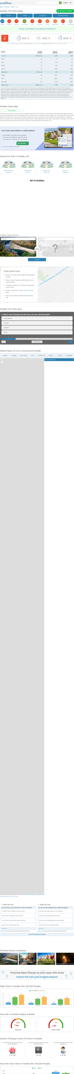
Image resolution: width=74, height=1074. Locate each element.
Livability (65, 2)
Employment (42, 355)
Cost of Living (23, 355)
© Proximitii (23, 894)
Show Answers (37, 341)
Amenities (14, 355)
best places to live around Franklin (11, 896)
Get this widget (12, 110)
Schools (60, 355)
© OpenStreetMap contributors (30, 894)
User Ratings (69, 355)
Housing (51, 355)
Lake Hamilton (8, 318)
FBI (43, 43)
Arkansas (7, 6)
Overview (8, 15)
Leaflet (43, 894)
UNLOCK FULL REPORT (65, 11)
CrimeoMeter (16, 113)
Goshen (6, 323)
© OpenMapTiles (38, 894)
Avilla (5, 332)
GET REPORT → (22, 143)
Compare (37, 259)
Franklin (13, 6)
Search (1, 6)
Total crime (3, 55)
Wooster (6, 327)
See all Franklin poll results (37, 934)
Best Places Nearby (63, 15)
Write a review (4, 931)
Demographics (42, 15)
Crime (32, 355)
